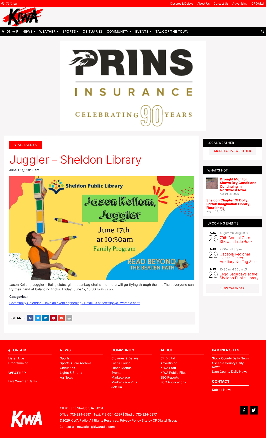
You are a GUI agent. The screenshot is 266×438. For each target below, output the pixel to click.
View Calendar (232, 288)
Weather (47, 31)
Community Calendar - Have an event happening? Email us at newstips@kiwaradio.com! (74, 302)
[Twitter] (254, 410)
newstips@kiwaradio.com (96, 427)
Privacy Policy (130, 420)
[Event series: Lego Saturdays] (245, 269)
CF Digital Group (165, 420)
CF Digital (257, 3)
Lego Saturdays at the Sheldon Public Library (239, 276)
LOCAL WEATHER (220, 143)
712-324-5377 (146, 414)
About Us (203, 3)
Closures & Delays (181, 3)
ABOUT (166, 350)
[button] (262, 31)
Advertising (239, 3)
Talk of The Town (171, 31)
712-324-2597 (80, 414)
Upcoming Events (223, 223)
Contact (220, 381)
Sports (69, 31)
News (27, 31)
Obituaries (93, 31)
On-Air (12, 31)
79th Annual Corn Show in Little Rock (236, 240)
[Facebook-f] (244, 410)
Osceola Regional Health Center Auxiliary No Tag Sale (238, 258)
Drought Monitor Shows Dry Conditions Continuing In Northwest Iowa (238, 184)
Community (117, 31)
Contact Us (221, 3)
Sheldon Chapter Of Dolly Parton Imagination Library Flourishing (228, 204)
